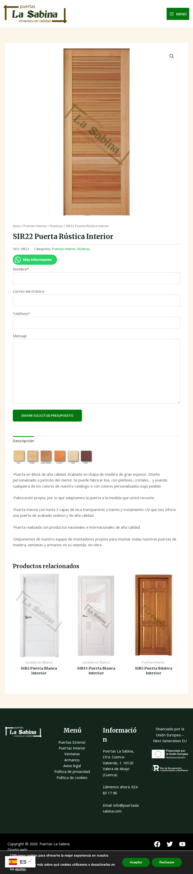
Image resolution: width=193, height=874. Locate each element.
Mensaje (20, 335)
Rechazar (166, 862)
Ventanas (72, 753)
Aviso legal (72, 765)
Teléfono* (21, 313)
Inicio (17, 226)
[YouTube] (182, 844)
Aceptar (136, 862)
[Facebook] (157, 844)
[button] (171, 56)
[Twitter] (170, 844)
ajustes (20, 869)
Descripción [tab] (23, 440)
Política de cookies (72, 777)
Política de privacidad (72, 771)
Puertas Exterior (72, 742)
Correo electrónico (28, 291)
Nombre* (21, 269)
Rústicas (56, 226)
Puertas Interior (35, 226)
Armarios (72, 759)
